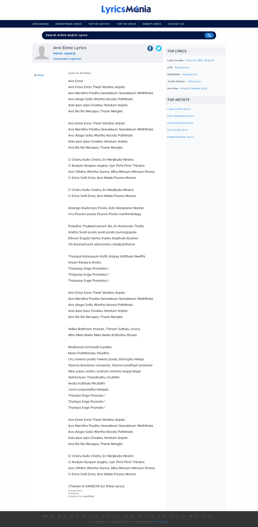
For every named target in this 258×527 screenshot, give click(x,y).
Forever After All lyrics (200, 60)
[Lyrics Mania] (129, 9)
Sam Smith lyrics (177, 130)
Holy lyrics (194, 81)
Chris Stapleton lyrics (180, 116)
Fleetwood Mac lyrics (180, 137)
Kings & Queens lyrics (194, 88)
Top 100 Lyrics (126, 24)
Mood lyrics (190, 74)
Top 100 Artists (99, 24)
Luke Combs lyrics (178, 109)
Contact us (176, 24)
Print (41, 75)
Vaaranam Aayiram (67, 58)
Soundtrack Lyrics (68, 24)
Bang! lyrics (182, 67)
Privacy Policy (160, 522)
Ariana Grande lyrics (180, 123)
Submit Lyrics (152, 24)
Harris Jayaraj (64, 53)
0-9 (45, 516)
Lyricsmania (40, 24)
